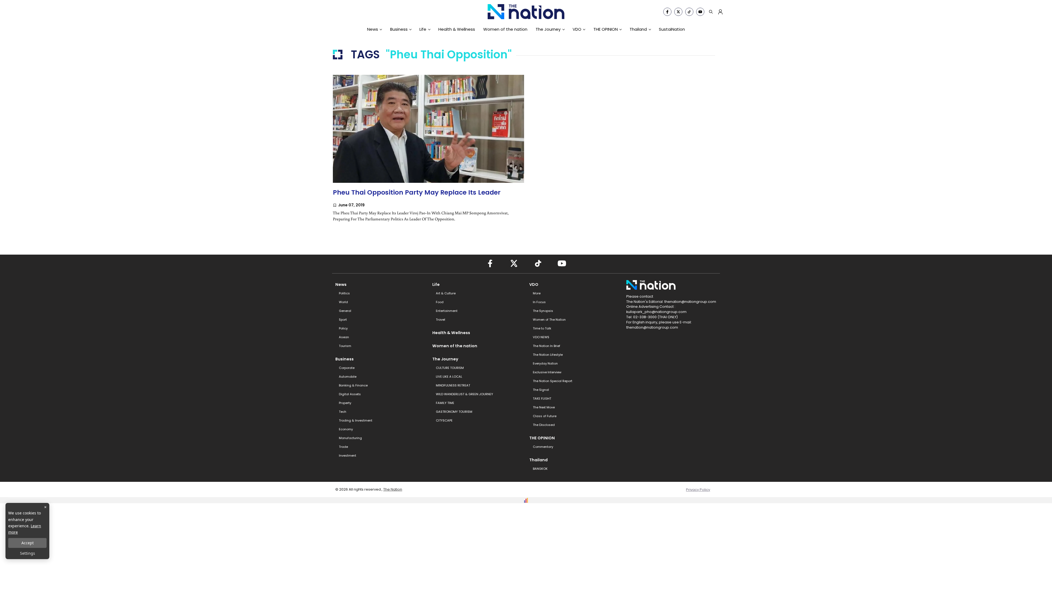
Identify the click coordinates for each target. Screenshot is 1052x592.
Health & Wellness (456, 29)
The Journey (548, 29)
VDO (577, 29)
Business (399, 29)
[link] (428, 153)
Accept (27, 542)
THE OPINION (605, 29)
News (372, 29)
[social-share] (667, 12)
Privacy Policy (698, 489)
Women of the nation (505, 29)
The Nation (392, 489)
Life (422, 29)
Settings (27, 553)
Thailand (638, 29)
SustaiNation (672, 29)
